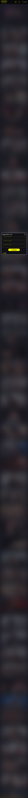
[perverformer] (4, 2)
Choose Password (7, 240)
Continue (14, 250)
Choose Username (8, 236)
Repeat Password (7, 244)
